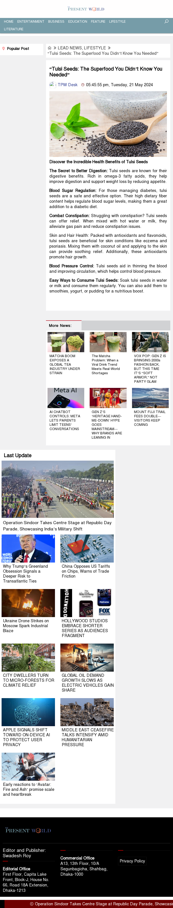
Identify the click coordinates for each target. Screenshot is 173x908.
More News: (60, 325)
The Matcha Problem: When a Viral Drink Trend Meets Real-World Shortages (106, 364)
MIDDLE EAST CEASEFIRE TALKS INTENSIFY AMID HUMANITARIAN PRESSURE (88, 737)
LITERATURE (13, 29)
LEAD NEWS (70, 48)
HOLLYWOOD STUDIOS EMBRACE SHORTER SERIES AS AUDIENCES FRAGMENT (85, 628)
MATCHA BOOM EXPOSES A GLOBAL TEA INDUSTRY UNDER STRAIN (65, 364)
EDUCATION (77, 22)
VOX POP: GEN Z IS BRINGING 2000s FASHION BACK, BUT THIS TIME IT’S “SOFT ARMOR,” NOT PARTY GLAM (150, 369)
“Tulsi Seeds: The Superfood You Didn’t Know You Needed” (103, 53)
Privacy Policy (132, 861)
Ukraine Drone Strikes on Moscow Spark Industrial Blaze (26, 625)
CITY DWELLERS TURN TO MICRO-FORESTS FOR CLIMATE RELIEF (28, 680)
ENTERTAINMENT (30, 22)
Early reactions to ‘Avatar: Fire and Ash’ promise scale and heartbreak (28, 789)
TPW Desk (67, 84)
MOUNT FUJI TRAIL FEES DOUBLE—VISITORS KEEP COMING (150, 418)
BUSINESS (56, 22)
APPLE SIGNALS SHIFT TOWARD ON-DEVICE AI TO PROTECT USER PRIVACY (26, 737)
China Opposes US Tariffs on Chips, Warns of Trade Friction (86, 571)
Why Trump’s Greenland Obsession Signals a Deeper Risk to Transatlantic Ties (25, 574)
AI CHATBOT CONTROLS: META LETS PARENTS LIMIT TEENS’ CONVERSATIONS (65, 420)
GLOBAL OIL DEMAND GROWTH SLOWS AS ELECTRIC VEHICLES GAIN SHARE (88, 683)
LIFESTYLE (117, 22)
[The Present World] (86, 8)
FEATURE (98, 22)
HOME (9, 22)
